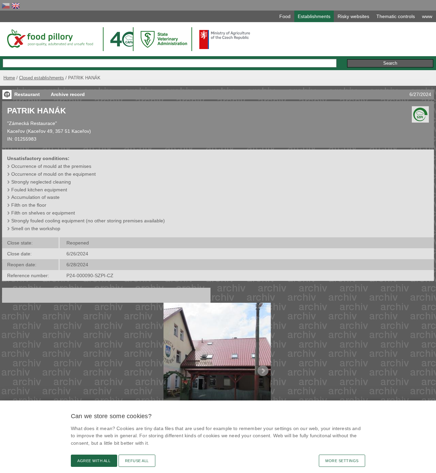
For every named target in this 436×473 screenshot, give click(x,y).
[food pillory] (49, 38)
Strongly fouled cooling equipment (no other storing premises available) (88, 220)
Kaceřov (16, 131)
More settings (342, 461)
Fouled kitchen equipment (39, 189)
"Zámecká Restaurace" (32, 123)
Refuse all (137, 461)
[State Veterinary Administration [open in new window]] (164, 39)
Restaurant (27, 94)
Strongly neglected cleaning (41, 182)
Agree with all (94, 461)
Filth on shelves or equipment (43, 213)
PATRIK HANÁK (36, 110)
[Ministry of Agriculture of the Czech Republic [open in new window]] (224, 39)
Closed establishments (41, 77)
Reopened (77, 243)
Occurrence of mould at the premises (51, 166)
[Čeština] (6, 6)
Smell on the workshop (35, 228)
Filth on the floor (28, 205)
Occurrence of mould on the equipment (53, 174)
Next (263, 370)
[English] (16, 6)
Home (9, 77)
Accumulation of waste (35, 197)
